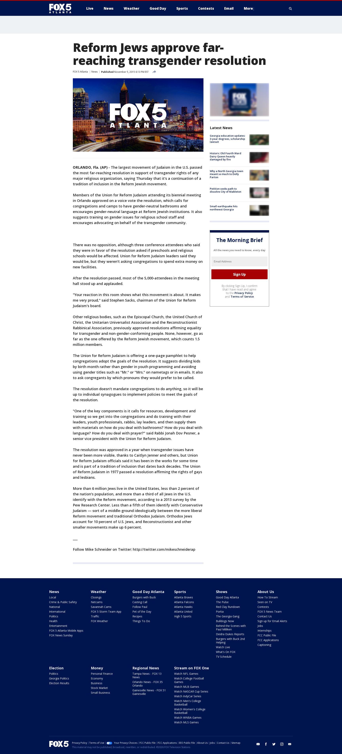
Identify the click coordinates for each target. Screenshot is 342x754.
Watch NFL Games (186, 673)
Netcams (97, 602)
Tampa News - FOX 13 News (147, 675)
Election (56, 668)
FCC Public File (266, 635)
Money (97, 668)
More (248, 8)
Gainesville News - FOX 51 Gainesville (149, 692)
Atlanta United (183, 611)
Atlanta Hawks (183, 607)
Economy (97, 678)
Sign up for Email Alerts (272, 621)
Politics (53, 616)
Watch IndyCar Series (187, 696)
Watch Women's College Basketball (189, 711)
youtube (258, 744)
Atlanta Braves (183, 597)
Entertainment (58, 626)
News (94, 71)
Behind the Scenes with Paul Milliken (231, 627)
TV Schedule (224, 656)
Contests (263, 607)
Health (53, 621)
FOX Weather (99, 621)
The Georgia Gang (227, 616)
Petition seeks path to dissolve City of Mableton (225, 190)
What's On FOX (225, 652)
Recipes (137, 616)
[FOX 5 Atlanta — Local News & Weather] (62, 8)
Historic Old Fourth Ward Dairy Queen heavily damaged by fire (225, 156)
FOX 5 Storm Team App (106, 611)
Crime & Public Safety (63, 602)
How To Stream (267, 597)
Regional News (145, 668)
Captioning (264, 645)
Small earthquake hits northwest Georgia (224, 207)
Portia (220, 611)
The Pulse (222, 602)
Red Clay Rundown (228, 607)
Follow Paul (139, 607)
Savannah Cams (101, 607)
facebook (266, 744)
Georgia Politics (59, 678)
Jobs (260, 626)
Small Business (100, 692)
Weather (98, 591)
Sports (180, 591)
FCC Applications (268, 640)
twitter (274, 744)
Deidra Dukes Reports (230, 634)
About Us (265, 591)
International (57, 611)
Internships (264, 630)
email (290, 744)
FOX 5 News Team (269, 611)
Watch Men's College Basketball (187, 702)
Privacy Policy (244, 293)
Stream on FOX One (191, 668)
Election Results (59, 683)
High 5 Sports (182, 616)
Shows (221, 591)
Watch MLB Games (186, 687)
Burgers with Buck (144, 597)
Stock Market (99, 688)
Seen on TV (264, 602)
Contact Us (264, 616)
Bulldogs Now (225, 621)
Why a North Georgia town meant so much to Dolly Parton (226, 174)
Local (52, 597)
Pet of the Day (141, 611)
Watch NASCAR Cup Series (191, 691)
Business (96, 683)
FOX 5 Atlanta (80, 71)
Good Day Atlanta (148, 591)
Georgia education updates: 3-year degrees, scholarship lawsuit (227, 139)
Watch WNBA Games (187, 717)
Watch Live (223, 647)
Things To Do (141, 621)
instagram (282, 744)
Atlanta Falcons (184, 602)
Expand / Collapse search (290, 8)
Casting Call (139, 602)
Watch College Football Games (189, 680)
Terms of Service (242, 296)
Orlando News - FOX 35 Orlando (147, 683)
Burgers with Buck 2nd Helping (230, 640)
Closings (96, 597)
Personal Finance (102, 673)
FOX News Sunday (61, 635)
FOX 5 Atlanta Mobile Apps (66, 630)
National (54, 607)
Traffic (95, 616)
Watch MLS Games (186, 722)
